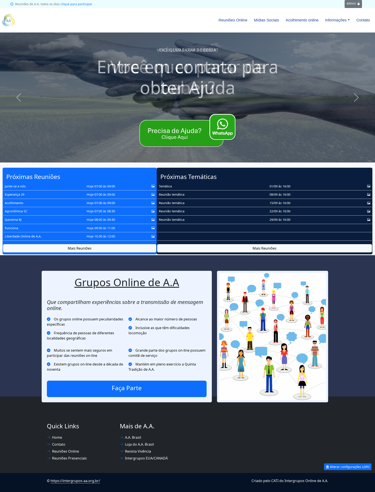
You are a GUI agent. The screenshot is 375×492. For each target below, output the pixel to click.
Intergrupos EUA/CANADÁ (146, 458)
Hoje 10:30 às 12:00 (101, 236)
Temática (165, 186)
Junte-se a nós (15, 186)
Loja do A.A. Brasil (139, 444)
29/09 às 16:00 (280, 220)
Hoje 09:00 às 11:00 (101, 228)
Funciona (11, 228)
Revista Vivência (138, 451)
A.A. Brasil (133, 437)
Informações (336, 20)
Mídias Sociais (266, 20)
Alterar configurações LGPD (349, 467)
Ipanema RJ (13, 220)
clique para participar (76, 4)
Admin (352, 3)
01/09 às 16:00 (280, 186)
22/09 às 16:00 (280, 211)
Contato (363, 20)
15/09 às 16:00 (280, 203)
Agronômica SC (16, 211)
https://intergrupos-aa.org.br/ (75, 480)
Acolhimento (14, 203)
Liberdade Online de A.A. (23, 236)
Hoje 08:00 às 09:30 (101, 220)
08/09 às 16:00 (280, 194)
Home (57, 437)
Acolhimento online (302, 20)
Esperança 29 (14, 194)
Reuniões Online (233, 20)
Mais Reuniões (80, 248)
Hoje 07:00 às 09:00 (101, 186)
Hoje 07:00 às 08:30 (101, 211)
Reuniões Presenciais (69, 458)
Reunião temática (171, 194)
